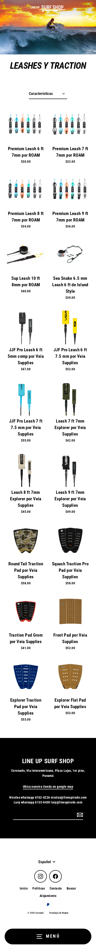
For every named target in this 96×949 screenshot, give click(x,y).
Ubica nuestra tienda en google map (48, 786)
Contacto (56, 888)
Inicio (24, 888)
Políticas (38, 888)
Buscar (71, 888)
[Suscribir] (79, 815)
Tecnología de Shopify (59, 913)
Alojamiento (48, 896)
